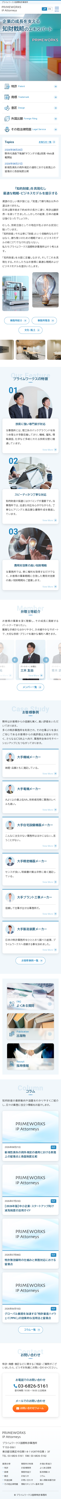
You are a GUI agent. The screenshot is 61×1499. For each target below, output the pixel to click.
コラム (42, 1476)
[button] (15, 660)
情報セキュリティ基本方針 (32, 1484)
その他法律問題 (11, 1484)
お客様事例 (26, 1468)
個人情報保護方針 (48, 1480)
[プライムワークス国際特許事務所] (11, 9)
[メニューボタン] (57, 9)
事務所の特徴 (27, 1464)
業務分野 (6, 1464)
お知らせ (25, 1476)
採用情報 (44, 1472)
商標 (6, 1472)
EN (49, 9)
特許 (6, 1468)
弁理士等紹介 (46, 1464)
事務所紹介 (26, 1472)
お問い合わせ (27, 1480)
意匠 (6, 1476)
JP (44, 9)
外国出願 (8, 1480)
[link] (30, 86)
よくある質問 (45, 1468)
